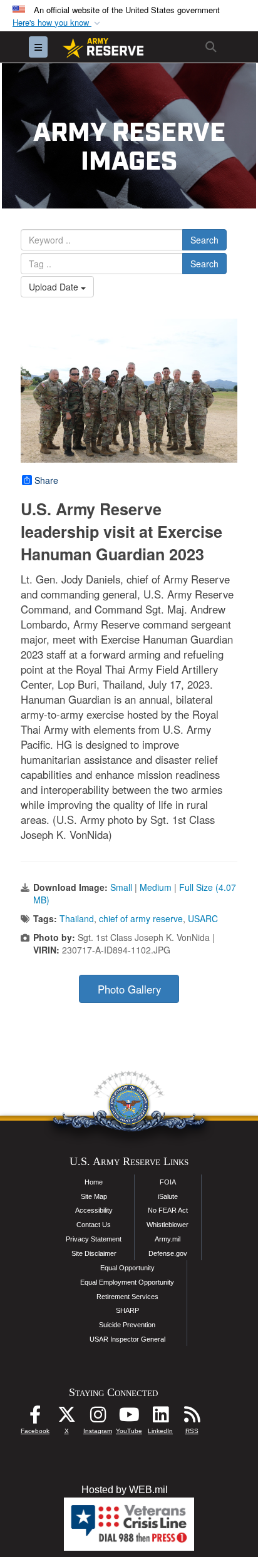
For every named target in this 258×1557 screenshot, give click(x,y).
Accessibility (94, 1210)
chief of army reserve (141, 918)
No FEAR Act (168, 1210)
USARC (203, 918)
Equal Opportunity (127, 1268)
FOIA (168, 1182)
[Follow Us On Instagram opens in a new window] (97, 1417)
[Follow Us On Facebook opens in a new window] (35, 1417)
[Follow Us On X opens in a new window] (66, 1417)
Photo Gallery (129, 989)
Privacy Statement (93, 1239)
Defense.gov (167, 1253)
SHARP (127, 1310)
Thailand (76, 918)
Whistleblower (167, 1224)
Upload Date (55, 286)
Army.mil (167, 1239)
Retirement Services (127, 1296)
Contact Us (93, 1224)
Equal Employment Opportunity (127, 1282)
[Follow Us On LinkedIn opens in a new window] (160, 1417)
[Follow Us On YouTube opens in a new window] (129, 1417)
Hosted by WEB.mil (124, 1489)
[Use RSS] (191, 1417)
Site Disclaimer (93, 1253)
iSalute (168, 1196)
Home (94, 1182)
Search (204, 240)
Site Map (94, 1196)
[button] (58, 22)
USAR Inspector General (127, 1339)
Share (46, 480)
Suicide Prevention (127, 1324)
